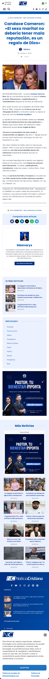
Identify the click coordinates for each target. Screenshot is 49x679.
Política (9, 351)
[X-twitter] (40, 9)
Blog (8, 364)
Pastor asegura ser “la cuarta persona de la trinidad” (35, 564)
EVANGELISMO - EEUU (20, 18)
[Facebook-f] (33, 9)
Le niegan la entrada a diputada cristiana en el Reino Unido (29, 288)
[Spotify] (37, 585)
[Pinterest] (33, 585)
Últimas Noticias (14, 281)
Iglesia (9, 335)
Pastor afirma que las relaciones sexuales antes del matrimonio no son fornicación (35, 519)
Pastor (9, 347)
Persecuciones (12, 331)
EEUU (11, 18)
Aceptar (24, 668)
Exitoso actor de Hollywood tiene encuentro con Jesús (13, 541)
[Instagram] (43, 9)
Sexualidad (30, 18)
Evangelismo (11, 339)
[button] (45, 635)
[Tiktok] (46, 9)
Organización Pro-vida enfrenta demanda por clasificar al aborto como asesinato (28, 307)
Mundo (9, 355)
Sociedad (38, 18)
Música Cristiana (12, 343)
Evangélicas (11, 360)
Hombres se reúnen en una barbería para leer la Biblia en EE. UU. (29, 297)
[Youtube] (37, 9)
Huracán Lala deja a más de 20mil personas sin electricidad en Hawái (13, 565)
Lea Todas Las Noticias (24, 263)
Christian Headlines (24, 114)
